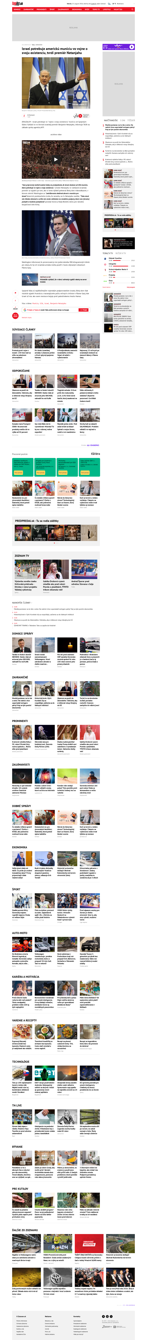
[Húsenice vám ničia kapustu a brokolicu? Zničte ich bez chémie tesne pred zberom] (67, 1200)
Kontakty (77, 1316)
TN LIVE (17, 1105)
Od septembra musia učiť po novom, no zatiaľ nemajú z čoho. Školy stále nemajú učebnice (89, 1130)
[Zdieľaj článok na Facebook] (15, 301)
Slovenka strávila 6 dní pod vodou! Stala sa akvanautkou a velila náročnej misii (88, 789)
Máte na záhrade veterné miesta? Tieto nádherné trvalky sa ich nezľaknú (89, 1212)
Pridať (85, 310)
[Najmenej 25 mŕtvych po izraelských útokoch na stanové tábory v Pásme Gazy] (90, 340)
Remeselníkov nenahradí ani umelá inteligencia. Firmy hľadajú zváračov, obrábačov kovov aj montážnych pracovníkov (44, 1002)
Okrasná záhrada (39, 1219)
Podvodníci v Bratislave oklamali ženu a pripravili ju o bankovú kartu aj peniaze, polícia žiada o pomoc (90, 659)
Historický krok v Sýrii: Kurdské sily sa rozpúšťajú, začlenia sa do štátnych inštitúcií (44, 614)
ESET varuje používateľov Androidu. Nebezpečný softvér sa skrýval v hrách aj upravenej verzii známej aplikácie (44, 1087)
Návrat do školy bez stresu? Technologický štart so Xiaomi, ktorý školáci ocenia (65, 501)
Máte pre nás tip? (78, 1334)
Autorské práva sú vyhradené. (110, 1322)
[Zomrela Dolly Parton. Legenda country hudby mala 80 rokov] (67, 1116)
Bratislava (82, 666)
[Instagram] (107, 1316)
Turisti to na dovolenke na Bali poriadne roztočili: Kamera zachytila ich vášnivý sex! (89, 702)
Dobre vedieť (15, 507)
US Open (59, 922)
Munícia (35, 303)
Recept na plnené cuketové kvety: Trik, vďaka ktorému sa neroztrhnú (65, 1045)
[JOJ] (105, 264)
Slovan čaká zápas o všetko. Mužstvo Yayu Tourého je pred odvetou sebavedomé (21, 1130)
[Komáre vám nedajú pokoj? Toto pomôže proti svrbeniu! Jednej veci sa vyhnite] (67, 776)
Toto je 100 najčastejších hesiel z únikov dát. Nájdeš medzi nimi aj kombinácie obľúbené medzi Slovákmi (22, 1087)
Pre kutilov (20, 1189)
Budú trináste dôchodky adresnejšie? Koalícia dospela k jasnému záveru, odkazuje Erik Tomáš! (44, 873)
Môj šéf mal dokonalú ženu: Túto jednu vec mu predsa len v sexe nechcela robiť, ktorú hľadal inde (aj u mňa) (123, 244)
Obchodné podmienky (51, 1326)
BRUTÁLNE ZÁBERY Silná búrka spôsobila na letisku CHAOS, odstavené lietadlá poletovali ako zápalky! (123, 318)
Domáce (17, 9)
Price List (47, 1332)
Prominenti (41, 9)
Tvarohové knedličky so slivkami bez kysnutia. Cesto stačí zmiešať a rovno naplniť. (44, 1045)
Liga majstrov (83, 922)
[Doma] (105, 276)
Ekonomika (77, 9)
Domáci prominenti (17, 751)
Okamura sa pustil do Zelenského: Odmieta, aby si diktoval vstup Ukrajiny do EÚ (43, 620)
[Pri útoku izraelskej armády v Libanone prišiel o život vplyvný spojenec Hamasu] (45, 340)
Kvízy (87, 9)
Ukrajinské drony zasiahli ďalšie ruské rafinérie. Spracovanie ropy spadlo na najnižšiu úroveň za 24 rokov (67, 1087)
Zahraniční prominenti (41, 749)
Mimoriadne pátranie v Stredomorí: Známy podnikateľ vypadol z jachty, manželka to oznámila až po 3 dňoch (89, 873)
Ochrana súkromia (21, 1323)
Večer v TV (120, 253)
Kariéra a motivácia (25, 976)
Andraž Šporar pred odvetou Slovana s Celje (82, 582)
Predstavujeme (84, 966)
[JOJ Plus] (105, 281)
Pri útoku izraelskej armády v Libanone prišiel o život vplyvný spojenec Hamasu (45, 354)
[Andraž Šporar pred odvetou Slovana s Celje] (84, 569)
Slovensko (15, 920)
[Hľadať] (132, 9)
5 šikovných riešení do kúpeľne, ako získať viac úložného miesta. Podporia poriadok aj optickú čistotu (89, 1172)
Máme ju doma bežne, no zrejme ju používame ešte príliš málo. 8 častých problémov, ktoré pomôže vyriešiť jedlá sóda (67, 1172)
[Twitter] (111, 1316)
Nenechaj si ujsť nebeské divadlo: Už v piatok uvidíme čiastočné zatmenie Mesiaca (21, 789)
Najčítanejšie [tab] (111, 120)
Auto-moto (19, 933)
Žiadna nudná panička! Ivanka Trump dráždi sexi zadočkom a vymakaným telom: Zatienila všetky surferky (67, 747)
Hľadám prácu (38, 1009)
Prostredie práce (61, 1007)
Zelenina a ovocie (17, 1219)
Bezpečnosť (15, 1095)
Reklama (48, 1316)
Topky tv (96, 9)
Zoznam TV (22, 555)
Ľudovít (93, 4)
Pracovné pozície (20, 454)
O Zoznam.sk (21, 1316)
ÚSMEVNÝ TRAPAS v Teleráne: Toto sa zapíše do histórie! (35, 625)
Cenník (47, 1329)
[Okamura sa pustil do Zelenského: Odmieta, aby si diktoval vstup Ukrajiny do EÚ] (67, 688)
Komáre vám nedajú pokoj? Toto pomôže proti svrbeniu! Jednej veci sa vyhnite (67, 789)
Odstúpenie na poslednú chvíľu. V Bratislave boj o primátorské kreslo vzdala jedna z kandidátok (45, 1130)
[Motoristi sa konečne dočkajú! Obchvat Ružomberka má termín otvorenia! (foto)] (67, 858)
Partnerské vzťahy (119, 240)
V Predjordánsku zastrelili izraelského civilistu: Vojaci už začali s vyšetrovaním (67, 354)
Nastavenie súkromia (22, 1326)
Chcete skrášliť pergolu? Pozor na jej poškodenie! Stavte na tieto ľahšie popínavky (44, 1213)
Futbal (73, 587)
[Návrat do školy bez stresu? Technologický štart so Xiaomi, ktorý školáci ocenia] (67, 817)
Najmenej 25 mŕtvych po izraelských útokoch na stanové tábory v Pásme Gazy (89, 354)
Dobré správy (21, 806)
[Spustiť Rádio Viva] (118, 45)
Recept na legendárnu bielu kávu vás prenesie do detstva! (89, 1043)
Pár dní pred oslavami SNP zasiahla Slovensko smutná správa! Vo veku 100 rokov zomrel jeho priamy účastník (66, 659)
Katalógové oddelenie (80, 1329)
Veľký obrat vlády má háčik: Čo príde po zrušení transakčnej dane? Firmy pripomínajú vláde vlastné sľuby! (22, 873)
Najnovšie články (21, 602)
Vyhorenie (15, 1009)
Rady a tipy (60, 1051)
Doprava (59, 966)
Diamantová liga (39, 920)
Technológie (20, 1061)
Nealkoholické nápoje (86, 1048)
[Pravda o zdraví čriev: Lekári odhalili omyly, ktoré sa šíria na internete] (45, 776)
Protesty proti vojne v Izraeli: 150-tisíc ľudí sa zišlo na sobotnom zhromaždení (21, 354)
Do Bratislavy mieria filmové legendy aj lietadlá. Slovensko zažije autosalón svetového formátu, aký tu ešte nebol (22, 959)
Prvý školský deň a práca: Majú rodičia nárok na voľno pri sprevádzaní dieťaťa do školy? (66, 1001)
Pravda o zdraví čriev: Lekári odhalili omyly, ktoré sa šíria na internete (45, 788)
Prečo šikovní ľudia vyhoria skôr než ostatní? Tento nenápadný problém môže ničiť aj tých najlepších (21, 1002)
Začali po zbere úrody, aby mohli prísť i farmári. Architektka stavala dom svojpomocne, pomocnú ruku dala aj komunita (45, 1172)
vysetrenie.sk (38, 793)
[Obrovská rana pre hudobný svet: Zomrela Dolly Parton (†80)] (45, 732)
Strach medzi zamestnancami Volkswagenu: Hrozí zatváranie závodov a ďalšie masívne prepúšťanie (43, 659)
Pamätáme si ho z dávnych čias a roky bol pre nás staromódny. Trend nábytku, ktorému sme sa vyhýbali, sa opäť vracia (21, 1172)
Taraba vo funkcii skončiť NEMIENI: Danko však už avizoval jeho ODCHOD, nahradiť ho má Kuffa (21, 658)
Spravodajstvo (78, 1321)
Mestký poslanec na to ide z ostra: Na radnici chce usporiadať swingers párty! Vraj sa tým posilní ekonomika (53, 609)
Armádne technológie (63, 1095)
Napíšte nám (20, 1332)
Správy (16, 592)
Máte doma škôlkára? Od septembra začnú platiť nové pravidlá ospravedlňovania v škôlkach (89, 1002)
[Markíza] (105, 259)
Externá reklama (50, 1323)
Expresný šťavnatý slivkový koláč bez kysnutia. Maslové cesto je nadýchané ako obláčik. (22, 1045)
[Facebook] (103, 1316)
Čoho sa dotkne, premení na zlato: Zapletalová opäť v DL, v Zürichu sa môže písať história (44, 914)
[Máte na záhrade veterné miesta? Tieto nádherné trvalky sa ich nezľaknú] (90, 1200)
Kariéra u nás (20, 1329)
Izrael (46, 303)
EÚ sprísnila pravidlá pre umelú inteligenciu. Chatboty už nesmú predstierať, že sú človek (89, 1086)
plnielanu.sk (83, 836)
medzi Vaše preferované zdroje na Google (48, 310)
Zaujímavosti (63, 9)
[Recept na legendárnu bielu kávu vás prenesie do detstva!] (90, 1031)
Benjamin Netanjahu (58, 303)
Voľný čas (118, 9)
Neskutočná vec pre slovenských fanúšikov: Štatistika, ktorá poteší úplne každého (21, 501)
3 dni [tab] (122, 120)
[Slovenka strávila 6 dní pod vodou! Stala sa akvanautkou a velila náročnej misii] (90, 776)
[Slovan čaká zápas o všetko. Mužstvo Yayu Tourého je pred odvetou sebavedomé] (22, 1116)
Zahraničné (28, 9)
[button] (80, 116)
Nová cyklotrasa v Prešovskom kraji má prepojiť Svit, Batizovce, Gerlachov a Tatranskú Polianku (66, 959)
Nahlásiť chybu (27, 318)
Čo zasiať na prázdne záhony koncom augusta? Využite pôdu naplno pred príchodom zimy (22, 1213)
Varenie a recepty (24, 1020)
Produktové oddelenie (80, 1323)
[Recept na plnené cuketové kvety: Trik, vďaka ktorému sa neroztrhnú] (67, 1031)
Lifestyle (107, 9)
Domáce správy (22, 633)
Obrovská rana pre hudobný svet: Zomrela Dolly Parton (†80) (43, 744)
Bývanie (17, 1146)
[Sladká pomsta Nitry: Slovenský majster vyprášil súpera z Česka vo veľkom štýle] (22, 900)
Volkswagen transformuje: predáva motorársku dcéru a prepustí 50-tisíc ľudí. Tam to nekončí (43, 959)
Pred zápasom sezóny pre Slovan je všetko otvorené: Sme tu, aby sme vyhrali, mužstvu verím (89, 915)
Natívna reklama (49, 1334)
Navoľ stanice (106, 287)
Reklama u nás (49, 1321)
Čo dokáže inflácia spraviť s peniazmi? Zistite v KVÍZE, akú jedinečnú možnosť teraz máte (44, 501)
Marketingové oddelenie (81, 1332)
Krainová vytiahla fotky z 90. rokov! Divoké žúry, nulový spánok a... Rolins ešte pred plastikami (21, 745)
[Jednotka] (105, 270)
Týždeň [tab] (131, 120)
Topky (33, 44)
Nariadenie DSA (21, 1334)
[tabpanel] (119, 144)
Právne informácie (21, 1321)
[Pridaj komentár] (15, 293)
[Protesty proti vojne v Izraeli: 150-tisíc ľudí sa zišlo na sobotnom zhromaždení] (22, 340)
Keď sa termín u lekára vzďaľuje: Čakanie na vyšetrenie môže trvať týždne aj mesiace (88, 501)
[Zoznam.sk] (107, 1327)
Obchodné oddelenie (80, 1326)
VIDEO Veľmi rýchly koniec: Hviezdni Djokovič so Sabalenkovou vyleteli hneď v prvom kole (66, 915)
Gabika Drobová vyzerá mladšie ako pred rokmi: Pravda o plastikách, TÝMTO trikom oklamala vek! (55, 585)
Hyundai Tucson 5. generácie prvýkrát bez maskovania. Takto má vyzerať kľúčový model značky (88, 959)
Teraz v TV (108, 253)
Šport (52, 9)
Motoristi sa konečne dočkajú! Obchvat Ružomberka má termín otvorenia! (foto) (66, 872)
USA (41, 303)
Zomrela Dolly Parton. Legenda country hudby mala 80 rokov (66, 1128)
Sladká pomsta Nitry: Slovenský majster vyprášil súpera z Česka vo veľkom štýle (21, 914)
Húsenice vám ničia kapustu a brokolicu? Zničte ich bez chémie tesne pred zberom (65, 1213)
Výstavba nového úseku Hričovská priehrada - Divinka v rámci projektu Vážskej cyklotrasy (26, 585)
